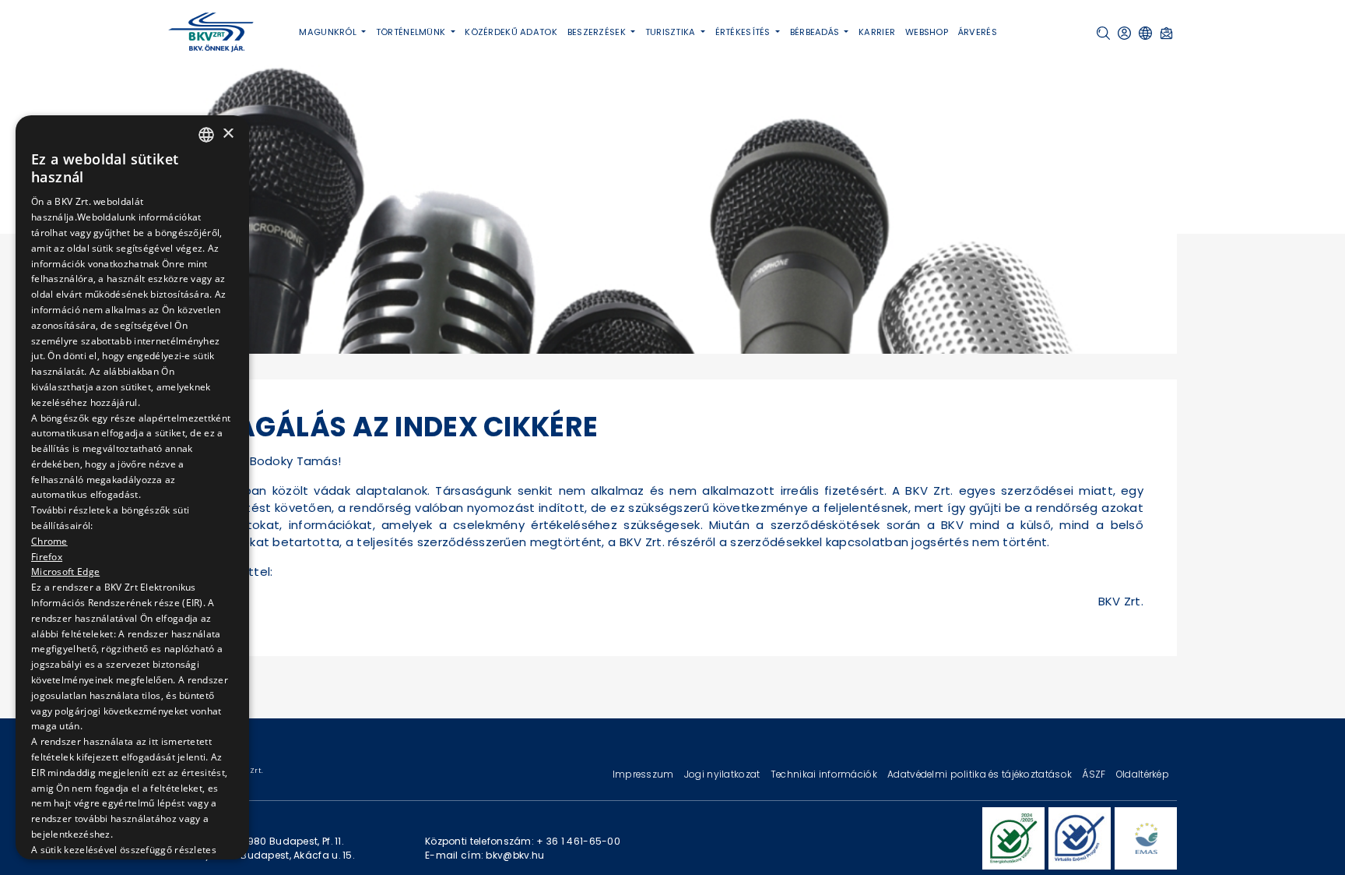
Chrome (49, 542)
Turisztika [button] (671, 32)
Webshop (926, 32)
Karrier (877, 32)
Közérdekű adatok (511, 32)
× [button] (228, 134)
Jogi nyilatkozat (723, 774)
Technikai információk (825, 774)
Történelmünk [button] (412, 32)
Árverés (977, 32)
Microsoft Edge (65, 572)
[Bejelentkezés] (1124, 33)
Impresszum (644, 774)
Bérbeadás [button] (816, 32)
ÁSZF (1095, 774)
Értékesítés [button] (744, 32)
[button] (1103, 33)
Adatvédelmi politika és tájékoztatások (980, 774)
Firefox (46, 557)
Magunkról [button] (329, 32)
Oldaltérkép (1142, 774)
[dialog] (132, 487)
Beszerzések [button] (597, 32)
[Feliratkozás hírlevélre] (1166, 33)
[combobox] (206, 135)
